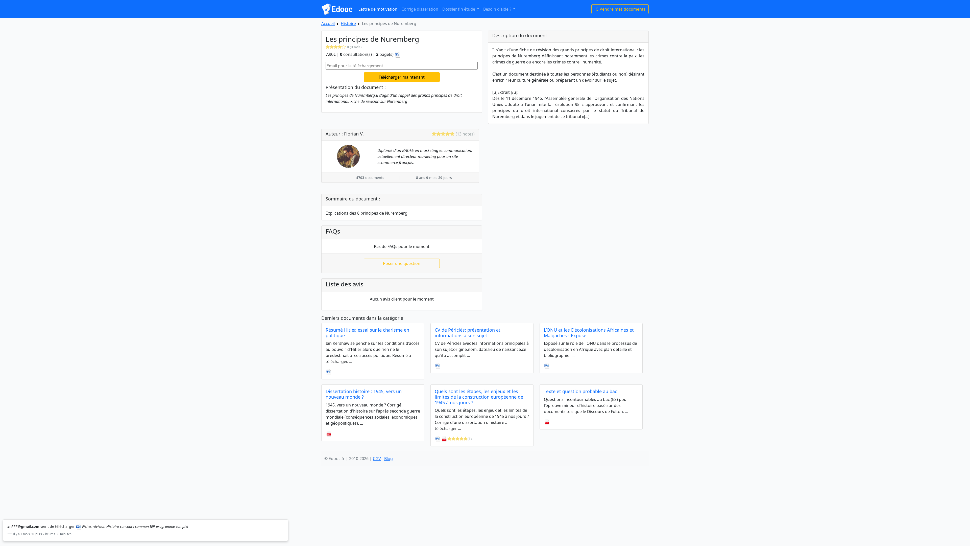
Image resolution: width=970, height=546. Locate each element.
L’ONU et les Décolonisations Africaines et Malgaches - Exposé (589, 332)
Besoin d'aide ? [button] (497, 9)
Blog (388, 458)
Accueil (328, 23)
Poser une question (401, 263)
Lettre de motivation (377, 9)
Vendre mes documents (622, 9)
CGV (377, 458)
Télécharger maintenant (402, 77)
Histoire (348, 23)
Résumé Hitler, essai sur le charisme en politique (367, 332)
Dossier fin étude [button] (459, 9)
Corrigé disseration (419, 9)
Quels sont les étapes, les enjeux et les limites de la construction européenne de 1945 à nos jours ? (479, 396)
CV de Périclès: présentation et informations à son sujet (467, 332)
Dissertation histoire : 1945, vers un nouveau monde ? (364, 394)
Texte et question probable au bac (580, 391)
